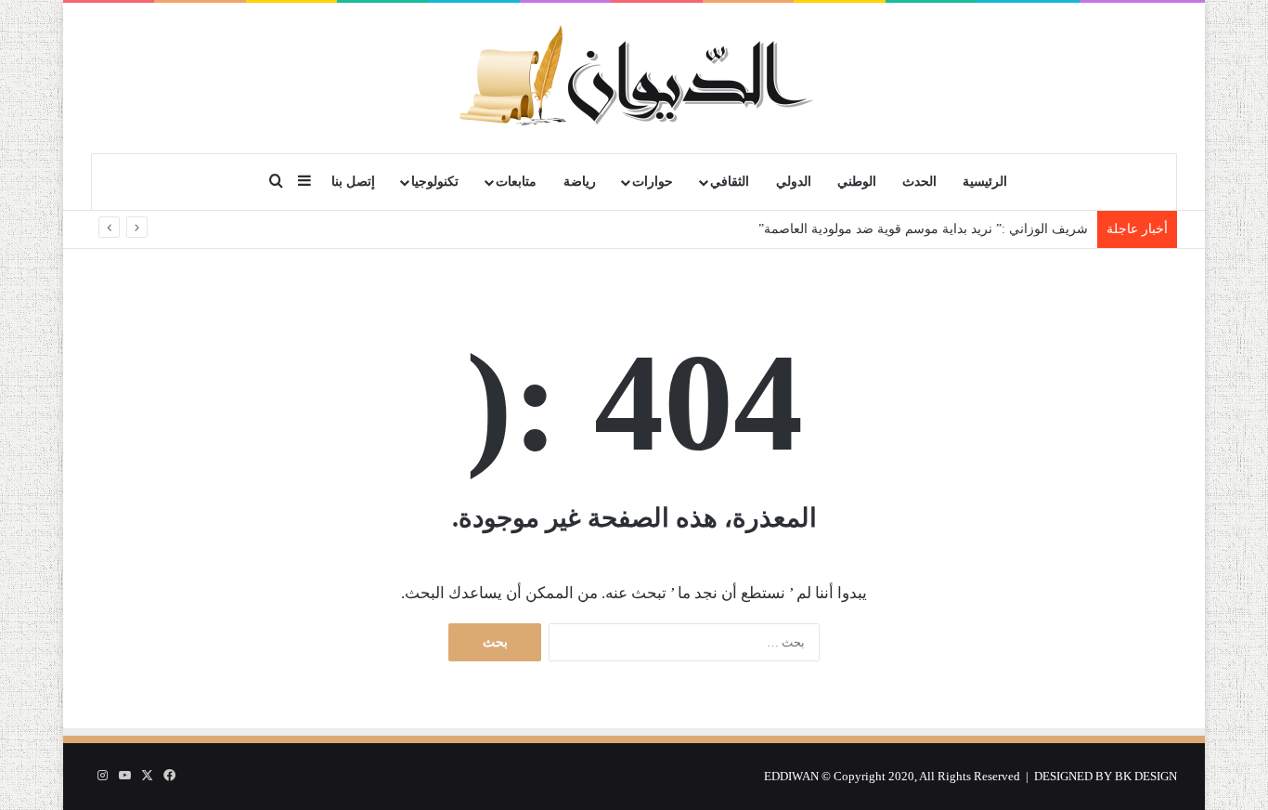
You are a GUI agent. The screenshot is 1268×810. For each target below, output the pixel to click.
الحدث (919, 182)
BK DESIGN (1146, 776)
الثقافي (729, 182)
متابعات (516, 182)
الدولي (793, 182)
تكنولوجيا (435, 182)
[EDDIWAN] (634, 77)
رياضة (579, 182)
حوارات (652, 182)
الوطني (856, 182)
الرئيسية (985, 182)
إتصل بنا (353, 182)
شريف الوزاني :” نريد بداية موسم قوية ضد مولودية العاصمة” (919, 229)
